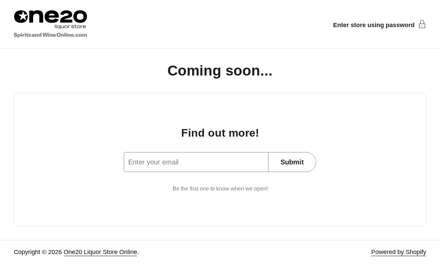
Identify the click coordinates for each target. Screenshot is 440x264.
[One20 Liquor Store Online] (50, 24)
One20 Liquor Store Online (100, 252)
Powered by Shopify (398, 252)
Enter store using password (374, 25)
